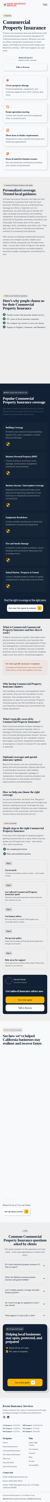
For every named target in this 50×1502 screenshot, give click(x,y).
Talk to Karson (25, 1008)
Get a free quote (25, 1000)
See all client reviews (14, 1211)
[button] (25, 1265)
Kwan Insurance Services (18, 1406)
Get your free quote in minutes (22, 608)
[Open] (45, 4)
